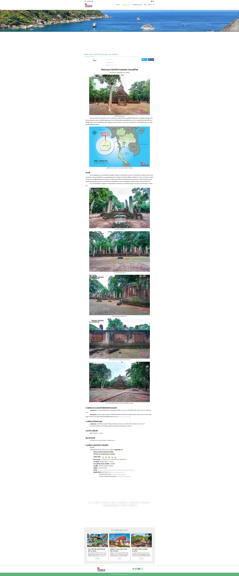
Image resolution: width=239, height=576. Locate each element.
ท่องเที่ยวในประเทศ (94, 30)
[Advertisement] (119, 42)
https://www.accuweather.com (117, 472)
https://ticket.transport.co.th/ (124, 416)
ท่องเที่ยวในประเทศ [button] (125, 4)
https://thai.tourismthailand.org (123, 476)
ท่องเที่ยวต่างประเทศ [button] (137, 4)
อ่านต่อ (97, 558)
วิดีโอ (145, 4)
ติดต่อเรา (150, 4)
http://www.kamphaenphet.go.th (119, 474)
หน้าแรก (118, 4)
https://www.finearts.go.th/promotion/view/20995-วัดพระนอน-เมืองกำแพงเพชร (116, 470)
